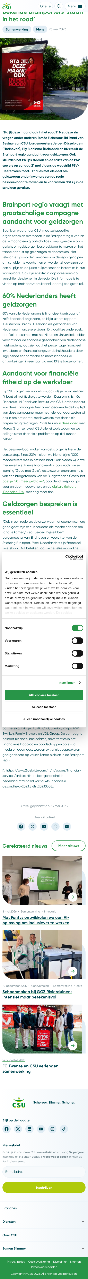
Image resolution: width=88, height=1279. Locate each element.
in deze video (68, 423)
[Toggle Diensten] (44, 1221)
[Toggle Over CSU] (44, 1235)
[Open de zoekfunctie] (58, 6)
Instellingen (67, 682)
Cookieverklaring (39, 1261)
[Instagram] (52, 1129)
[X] (18, 1129)
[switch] (77, 640)
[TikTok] (64, 1129)
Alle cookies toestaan (44, 695)
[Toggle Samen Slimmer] (44, 1248)
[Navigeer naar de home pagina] (6, 7)
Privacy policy (16, 1261)
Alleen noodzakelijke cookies (44, 719)
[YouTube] (41, 1129)
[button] (45, 6)
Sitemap (75, 1261)
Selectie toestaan (44, 707)
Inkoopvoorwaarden (44, 1267)
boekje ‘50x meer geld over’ (23, 481)
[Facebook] (6, 1129)
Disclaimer (60, 1261)
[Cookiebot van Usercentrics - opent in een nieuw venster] (65, 557)
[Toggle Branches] (44, 1208)
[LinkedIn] (29, 1129)
